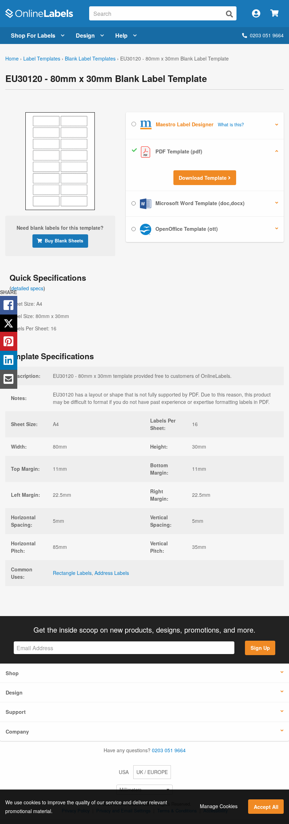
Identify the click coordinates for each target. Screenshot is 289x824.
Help (121, 35)
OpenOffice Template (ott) (186, 228)
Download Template (203, 177)
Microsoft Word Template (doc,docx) (199, 203)
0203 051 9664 (267, 35)
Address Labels (111, 572)
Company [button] (17, 731)
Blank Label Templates (90, 58)
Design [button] (14, 692)
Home (12, 58)
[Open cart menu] (274, 13)
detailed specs (27, 288)
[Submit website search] (229, 13)
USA (124, 771)
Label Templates (41, 58)
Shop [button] (12, 673)
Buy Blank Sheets (64, 240)
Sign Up (260, 647)
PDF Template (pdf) (178, 151)
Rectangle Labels (72, 572)
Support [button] (16, 711)
